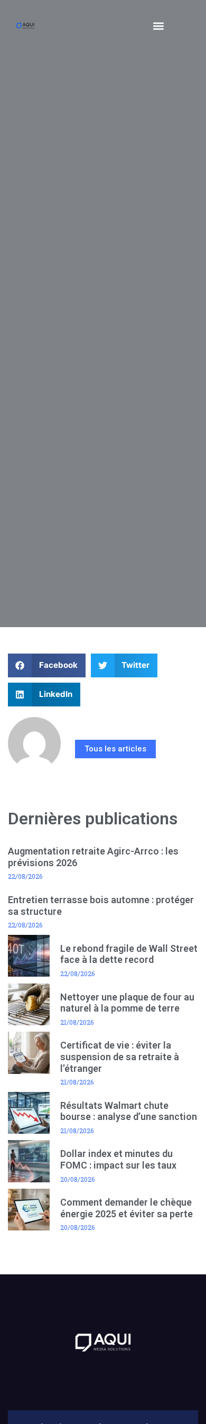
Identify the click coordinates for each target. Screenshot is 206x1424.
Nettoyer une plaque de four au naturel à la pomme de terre (127, 1002)
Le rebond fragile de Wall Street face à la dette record (129, 954)
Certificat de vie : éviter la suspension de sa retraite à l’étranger (119, 1056)
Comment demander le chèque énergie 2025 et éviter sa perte (126, 1208)
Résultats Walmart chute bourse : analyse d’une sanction (128, 1111)
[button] (158, 25)
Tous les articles (115, 749)
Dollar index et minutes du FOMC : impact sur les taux (118, 1159)
